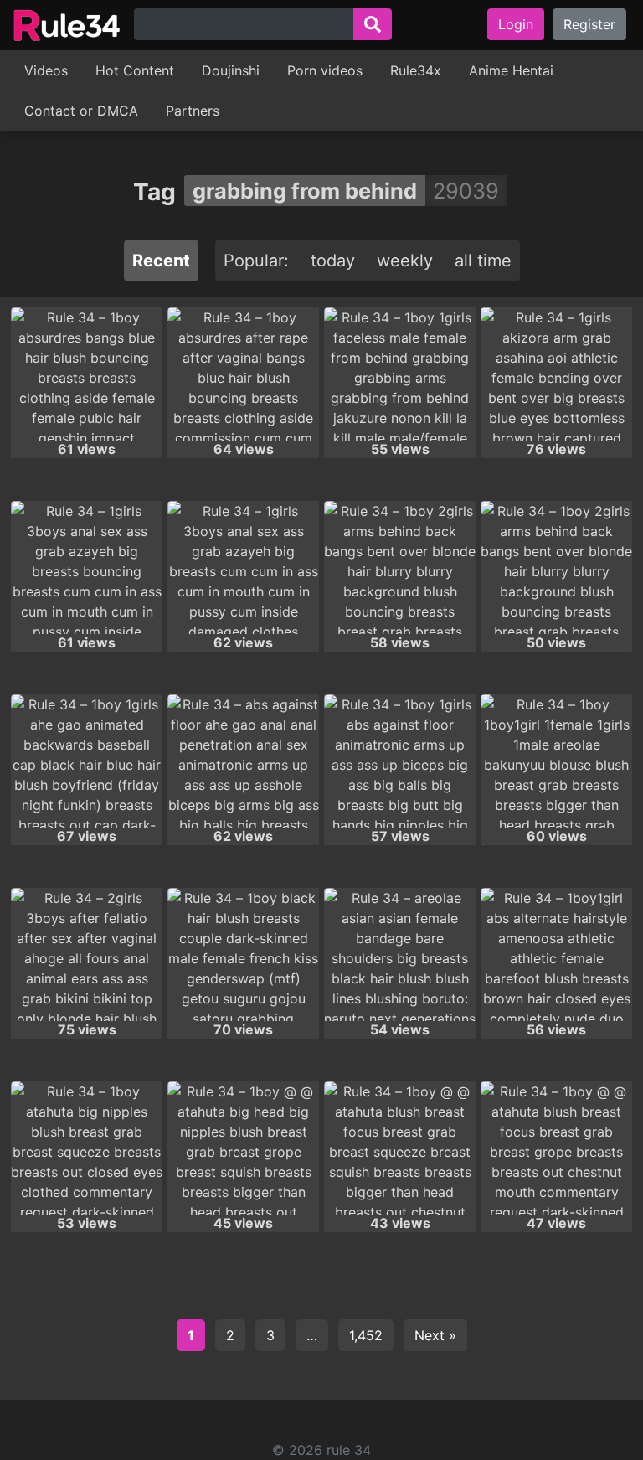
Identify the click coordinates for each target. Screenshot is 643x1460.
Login (515, 24)
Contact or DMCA (81, 110)
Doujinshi (231, 70)
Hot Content (134, 70)
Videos (46, 70)
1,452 (366, 1335)
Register (589, 24)
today (333, 260)
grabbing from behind (305, 191)
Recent (161, 260)
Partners (192, 110)
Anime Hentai (511, 70)
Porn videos (325, 70)
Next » (435, 1335)
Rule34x (415, 70)
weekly (405, 260)
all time (483, 260)
